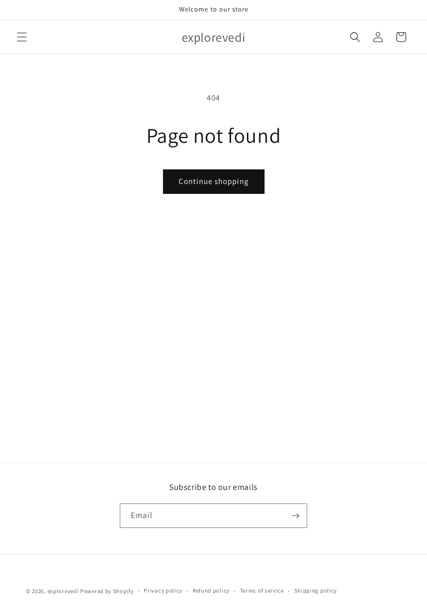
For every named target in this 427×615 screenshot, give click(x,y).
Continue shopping (214, 181)
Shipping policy (315, 590)
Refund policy (211, 590)
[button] (21, 37)
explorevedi (63, 591)
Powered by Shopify (107, 591)
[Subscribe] (295, 515)
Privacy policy (163, 590)
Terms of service (262, 590)
